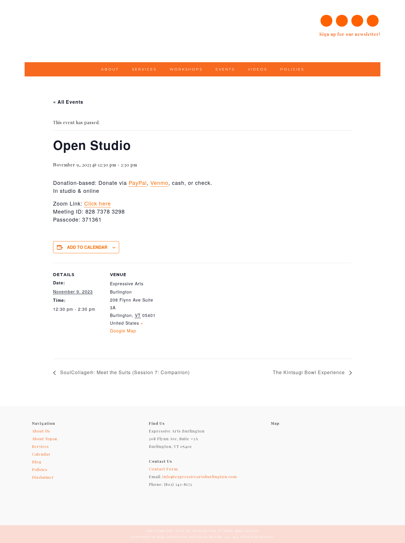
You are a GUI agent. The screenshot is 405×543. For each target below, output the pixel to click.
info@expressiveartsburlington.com (199, 476)
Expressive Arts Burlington (128, 31)
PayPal (138, 182)
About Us (41, 430)
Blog (37, 461)
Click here (97, 203)
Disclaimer (43, 477)
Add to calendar (87, 247)
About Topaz (44, 438)
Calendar (41, 453)
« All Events (68, 101)
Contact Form (163, 468)
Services (40, 446)
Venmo (159, 182)
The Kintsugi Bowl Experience (309, 372)
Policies (39, 469)
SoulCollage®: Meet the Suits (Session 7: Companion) (124, 372)
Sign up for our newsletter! (349, 34)
